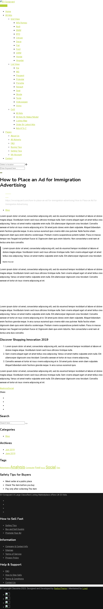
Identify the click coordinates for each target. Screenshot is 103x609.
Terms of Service (13, 554)
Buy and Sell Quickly (14, 529)
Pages (8, 132)
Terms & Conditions (14, 579)
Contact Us (10, 582)
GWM (18, 53)
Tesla (18, 98)
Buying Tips (16, 147)
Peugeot (20, 75)
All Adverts (16, 139)
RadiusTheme (60, 588)
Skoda (19, 94)
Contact (8, 158)
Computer (30, 467)
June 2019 (10, 453)
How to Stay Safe (13, 575)
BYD (18, 34)
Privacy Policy (12, 558)
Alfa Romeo (21, 23)
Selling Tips (16, 151)
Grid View (15, 19)
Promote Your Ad (13, 533)
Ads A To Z (21, 128)
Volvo (18, 105)
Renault (19, 87)
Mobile (43, 468)
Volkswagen (22, 102)
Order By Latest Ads (25, 124)
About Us (15, 136)
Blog (7, 210)
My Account (16, 154)
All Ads (8, 15)
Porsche (20, 83)
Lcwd (84, 588)
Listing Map (21, 121)
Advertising (5, 467)
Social (11, 388)
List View (15, 64)
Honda (19, 56)
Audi (18, 26)
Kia (17, 68)
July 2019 (10, 449)
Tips (58, 467)
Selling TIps (11, 525)
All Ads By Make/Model (27, 117)
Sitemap (9, 550)
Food (37, 467)
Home (8, 11)
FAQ (13, 143)
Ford (18, 49)
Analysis (4, 388)
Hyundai (20, 60)
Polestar (20, 79)
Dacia (18, 41)
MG (17, 72)
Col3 (13, 109)
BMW (18, 30)
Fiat (18, 45)
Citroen (19, 38)
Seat (18, 90)
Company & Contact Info (16, 546)
